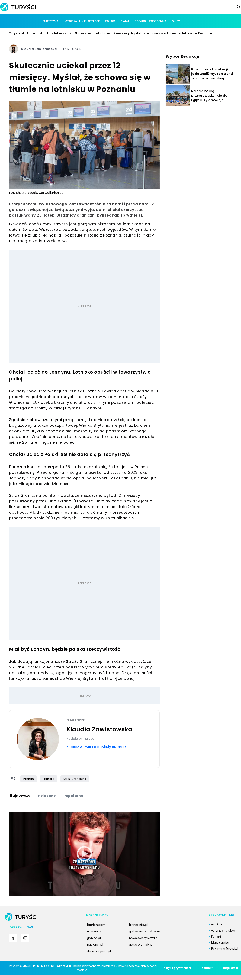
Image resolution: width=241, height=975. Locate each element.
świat (125, 21)
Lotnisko (48, 779)
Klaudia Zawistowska (39, 49)
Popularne (73, 795)
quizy (176, 21)
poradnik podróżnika (150, 21)
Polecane (47, 795)
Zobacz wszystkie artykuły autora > (96, 746)
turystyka (50, 21)
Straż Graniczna (74, 779)
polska (110, 21)
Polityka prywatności (176, 968)
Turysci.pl (16, 33)
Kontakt (207, 968)
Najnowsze (20, 795)
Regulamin (230, 968)
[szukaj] (238, 7)
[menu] (13, 938)
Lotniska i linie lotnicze (82, 21)
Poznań (28, 779)
